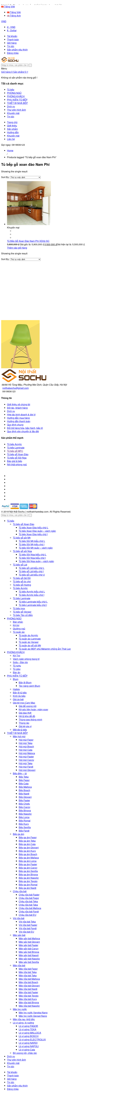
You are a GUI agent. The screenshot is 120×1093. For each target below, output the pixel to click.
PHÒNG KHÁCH (16, 652)
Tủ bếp (10, 520)
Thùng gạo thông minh (30, 719)
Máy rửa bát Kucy (28, 999)
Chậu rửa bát (19, 891)
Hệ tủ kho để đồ (27, 716)
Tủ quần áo (19, 632)
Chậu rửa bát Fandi (29, 911)
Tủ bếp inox (19, 608)
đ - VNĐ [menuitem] (11, 27)
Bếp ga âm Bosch (28, 854)
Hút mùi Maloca (27, 753)
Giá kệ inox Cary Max (24, 702)
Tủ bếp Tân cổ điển (23, 615)
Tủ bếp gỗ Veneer (22, 611)
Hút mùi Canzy (26, 760)
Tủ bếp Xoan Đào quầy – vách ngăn (37, 531)
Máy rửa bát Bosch (28, 982)
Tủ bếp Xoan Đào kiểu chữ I (33, 534)
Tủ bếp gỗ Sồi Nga (16, 457)
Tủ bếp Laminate (15, 447)
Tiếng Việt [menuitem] (15, 12)
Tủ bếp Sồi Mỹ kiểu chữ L (32, 541)
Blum (15, 679)
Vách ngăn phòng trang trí (26, 659)
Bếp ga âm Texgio (28, 881)
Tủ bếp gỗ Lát (20, 564)
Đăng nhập (13, 53)
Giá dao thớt (25, 712)
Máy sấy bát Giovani (29, 941)
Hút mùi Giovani (27, 770)
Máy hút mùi (19, 736)
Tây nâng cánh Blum (29, 686)
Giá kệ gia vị (25, 726)
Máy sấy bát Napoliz (29, 958)
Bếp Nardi (24, 793)
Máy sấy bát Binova (29, 952)
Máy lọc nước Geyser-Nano (33, 1016)
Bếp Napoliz (25, 814)
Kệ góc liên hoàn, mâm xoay (33, 709)
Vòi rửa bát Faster (28, 925)
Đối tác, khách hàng (17, 407)
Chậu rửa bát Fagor (29, 898)
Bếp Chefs (24, 803)
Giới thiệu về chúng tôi (18, 404)
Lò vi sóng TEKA (27, 1029)
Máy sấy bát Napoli (29, 955)
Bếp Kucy (24, 824)
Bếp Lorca (24, 817)
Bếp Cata (24, 783)
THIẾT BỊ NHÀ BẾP (17, 733)
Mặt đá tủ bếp (20, 729)
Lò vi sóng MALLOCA (30, 1032)
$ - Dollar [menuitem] (12, 30)
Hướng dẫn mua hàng (18, 418)
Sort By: (5, 177)
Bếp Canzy (24, 807)
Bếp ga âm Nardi (27, 888)
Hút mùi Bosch (26, 746)
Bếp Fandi (24, 830)
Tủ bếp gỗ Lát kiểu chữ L (31, 568)
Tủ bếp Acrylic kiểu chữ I (31, 595)
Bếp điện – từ (20, 773)
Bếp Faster (24, 800)
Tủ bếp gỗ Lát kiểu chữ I (31, 571)
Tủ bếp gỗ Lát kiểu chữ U (32, 574)
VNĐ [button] (3, 21)
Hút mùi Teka (25, 743)
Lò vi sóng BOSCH (28, 1036)
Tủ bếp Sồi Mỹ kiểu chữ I (31, 544)
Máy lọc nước (20, 1009)
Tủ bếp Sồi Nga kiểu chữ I (32, 558)
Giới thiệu (12, 125)
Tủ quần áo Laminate (30, 638)
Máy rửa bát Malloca (29, 979)
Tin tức (10, 46)
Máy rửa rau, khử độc (24, 1019)
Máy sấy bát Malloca (29, 938)
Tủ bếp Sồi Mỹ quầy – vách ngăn (36, 547)
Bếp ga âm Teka (27, 840)
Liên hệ (11, 139)
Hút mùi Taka (25, 763)
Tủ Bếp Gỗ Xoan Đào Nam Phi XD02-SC (28, 241)
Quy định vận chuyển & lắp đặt (23, 431)
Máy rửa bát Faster (28, 992)
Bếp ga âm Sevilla (28, 871)
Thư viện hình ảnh (16, 1059)
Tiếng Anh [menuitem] (15, 15)
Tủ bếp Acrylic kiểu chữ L (32, 591)
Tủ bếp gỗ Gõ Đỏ (22, 578)
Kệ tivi (16, 625)
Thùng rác (24, 723)
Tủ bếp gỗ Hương (22, 584)
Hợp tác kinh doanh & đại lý (21, 414)
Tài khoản (12, 36)
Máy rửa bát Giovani (29, 985)
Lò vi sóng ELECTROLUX (32, 1039)
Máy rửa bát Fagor (28, 968)
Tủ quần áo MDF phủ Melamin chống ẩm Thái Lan (45, 648)
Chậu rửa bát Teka (28, 901)
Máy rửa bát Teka (28, 972)
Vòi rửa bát (18, 918)
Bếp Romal (24, 820)
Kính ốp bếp (19, 696)
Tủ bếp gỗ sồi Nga (22, 551)
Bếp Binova (25, 810)
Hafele (16, 689)
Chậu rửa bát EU (27, 915)
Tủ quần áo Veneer (28, 642)
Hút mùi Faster (26, 756)
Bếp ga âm (18, 834)
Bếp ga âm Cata (27, 844)
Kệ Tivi (16, 655)
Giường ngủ (19, 628)
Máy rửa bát (19, 965)
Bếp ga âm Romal (28, 884)
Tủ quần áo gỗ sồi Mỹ (30, 645)
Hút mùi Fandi (26, 766)
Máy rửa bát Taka (28, 975)
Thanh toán (13, 39)
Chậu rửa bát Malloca (30, 908)
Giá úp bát (18, 699)
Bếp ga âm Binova (28, 874)
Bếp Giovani (25, 797)
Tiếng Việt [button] (9, 6)
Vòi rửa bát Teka (27, 921)
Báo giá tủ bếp (14, 461)
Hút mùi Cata (25, 750)
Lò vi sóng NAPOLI (29, 1046)
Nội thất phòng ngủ (17, 464)
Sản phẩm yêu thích (17, 49)
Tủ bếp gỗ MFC (15, 451)
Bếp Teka (24, 776)
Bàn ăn (16, 672)
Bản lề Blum (25, 682)
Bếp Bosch (24, 790)
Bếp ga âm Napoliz (29, 877)
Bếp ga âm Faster (28, 864)
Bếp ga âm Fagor (28, 837)
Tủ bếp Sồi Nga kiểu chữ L (32, 554)
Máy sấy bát (19, 935)
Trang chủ (12, 122)
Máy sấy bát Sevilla (29, 962)
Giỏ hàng (12, 43)
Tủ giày (16, 669)
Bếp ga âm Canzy (28, 867)
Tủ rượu (17, 665)
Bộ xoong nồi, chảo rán (25, 1053)
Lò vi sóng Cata (27, 1049)
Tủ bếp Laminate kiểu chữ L (33, 601)
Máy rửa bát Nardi (28, 989)
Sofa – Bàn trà (20, 662)
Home (10, 150)
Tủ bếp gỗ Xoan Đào (17, 454)
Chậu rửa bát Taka (28, 904)
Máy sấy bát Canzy (28, 948)
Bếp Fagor (24, 780)
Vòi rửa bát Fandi (28, 928)
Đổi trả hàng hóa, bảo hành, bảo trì (25, 428)
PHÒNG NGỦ (14, 618)
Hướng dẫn (13, 132)
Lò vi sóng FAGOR (28, 1026)
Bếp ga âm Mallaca (29, 857)
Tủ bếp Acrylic (14, 444)
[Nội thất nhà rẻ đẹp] (10, 61)
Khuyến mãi (13, 135)
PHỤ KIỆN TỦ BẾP (17, 675)
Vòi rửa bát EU (26, 931)
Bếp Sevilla (25, 827)
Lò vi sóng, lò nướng (23, 1022)
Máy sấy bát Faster (28, 945)
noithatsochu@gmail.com (15, 388)
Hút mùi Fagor (26, 739)
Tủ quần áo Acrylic (28, 635)
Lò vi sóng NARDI (28, 1043)
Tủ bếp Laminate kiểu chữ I (33, 605)
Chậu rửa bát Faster (29, 894)
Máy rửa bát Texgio (28, 995)
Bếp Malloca (25, 787)
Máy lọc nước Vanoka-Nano (33, 1012)
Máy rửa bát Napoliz (29, 1005)
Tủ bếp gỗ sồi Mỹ (22, 537)
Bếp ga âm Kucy (27, 851)
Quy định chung (15, 424)
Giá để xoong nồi (27, 706)
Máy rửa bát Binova (29, 1002)
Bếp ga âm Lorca (27, 861)
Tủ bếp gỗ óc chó (22, 581)
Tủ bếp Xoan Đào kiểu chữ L (33, 527)
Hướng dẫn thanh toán (18, 421)
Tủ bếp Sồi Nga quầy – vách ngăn (36, 561)
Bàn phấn (18, 622)
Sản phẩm (12, 129)
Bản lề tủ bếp (20, 692)
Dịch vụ (11, 411)
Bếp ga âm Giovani (29, 847)
